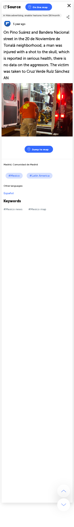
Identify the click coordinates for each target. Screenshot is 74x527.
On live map (40, 7)
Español (9, 193)
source (14, 7)
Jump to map (40, 149)
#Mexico (14, 175)
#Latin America (40, 175)
